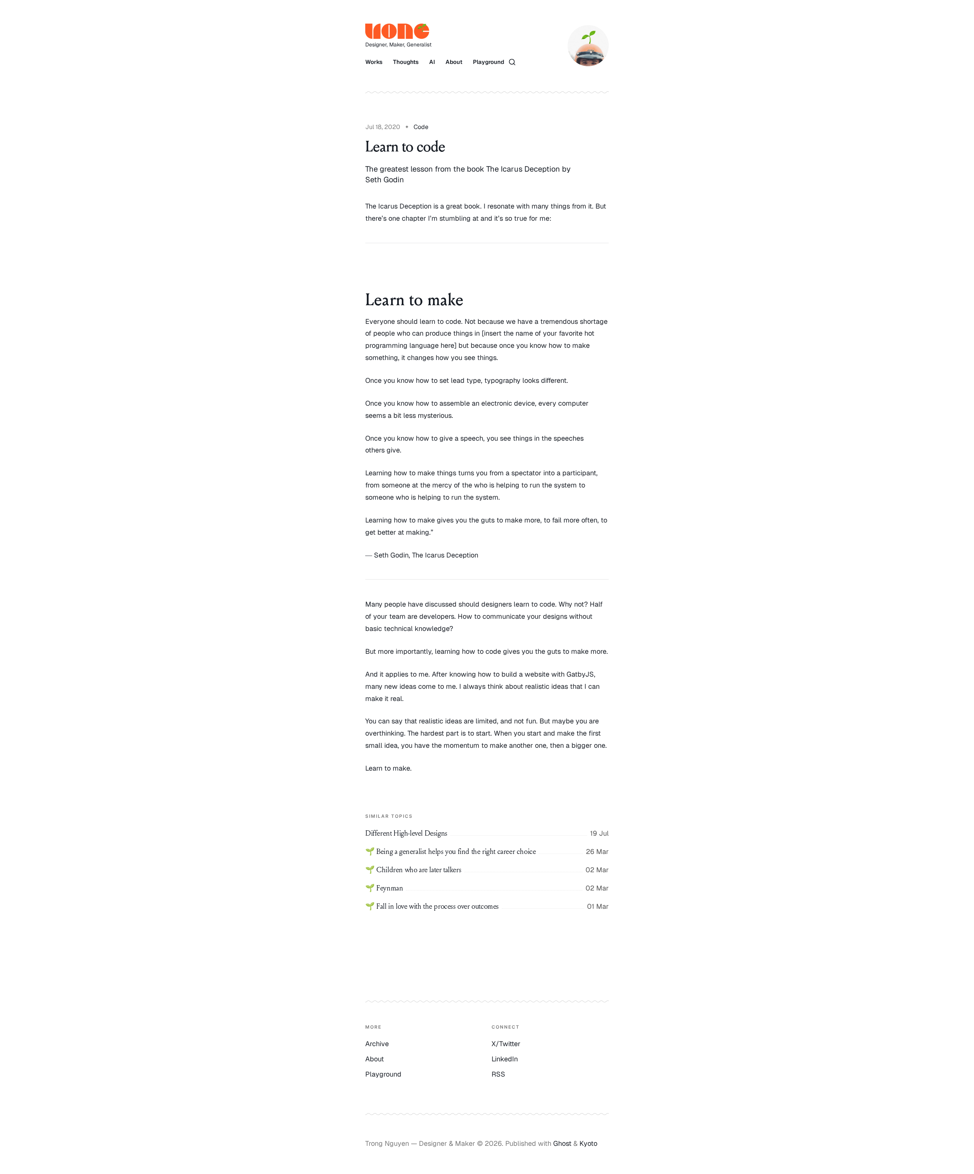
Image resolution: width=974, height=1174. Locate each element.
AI (432, 61)
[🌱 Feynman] (487, 888)
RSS (498, 1074)
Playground (488, 61)
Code (421, 127)
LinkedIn (505, 1059)
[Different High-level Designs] (487, 833)
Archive (377, 1043)
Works (373, 61)
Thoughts (406, 61)
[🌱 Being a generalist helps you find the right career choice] (487, 852)
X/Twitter (506, 1043)
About (454, 61)
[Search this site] (512, 62)
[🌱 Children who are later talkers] (487, 870)
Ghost (562, 1143)
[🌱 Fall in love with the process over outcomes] (487, 906)
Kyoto (588, 1143)
